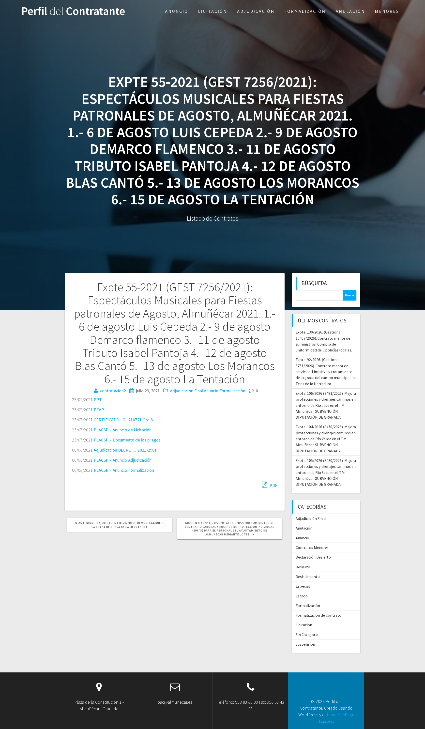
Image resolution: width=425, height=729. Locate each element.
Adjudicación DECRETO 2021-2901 (125, 450)
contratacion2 (113, 391)
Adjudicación (255, 11)
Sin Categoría (307, 634)
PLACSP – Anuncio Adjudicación (123, 460)
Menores (387, 11)
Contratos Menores (312, 547)
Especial (303, 586)
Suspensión (305, 644)
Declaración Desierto (313, 557)
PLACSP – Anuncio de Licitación (123, 430)
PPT (98, 399)
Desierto (303, 566)
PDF (273, 485)
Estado (302, 595)
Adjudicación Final (186, 391)
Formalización (305, 11)
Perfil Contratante (73, 11)
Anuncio (176, 11)
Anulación (350, 11)
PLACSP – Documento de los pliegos (127, 440)
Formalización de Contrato (318, 615)
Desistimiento (308, 576)
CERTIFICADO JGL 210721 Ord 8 (123, 420)
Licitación (212, 11)
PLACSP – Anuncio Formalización (124, 470)
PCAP (99, 409)
